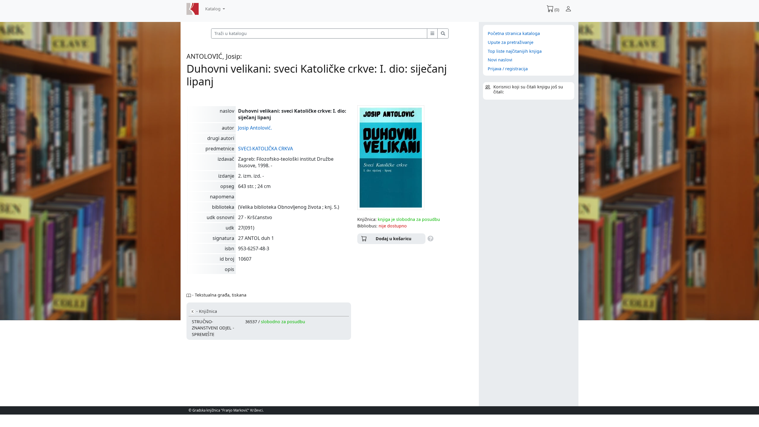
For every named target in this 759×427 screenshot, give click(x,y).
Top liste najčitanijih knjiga (515, 51)
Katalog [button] (213, 9)
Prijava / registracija (508, 68)
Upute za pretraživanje (510, 42)
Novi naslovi (500, 60)
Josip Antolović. (255, 128)
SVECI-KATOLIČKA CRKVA (265, 148)
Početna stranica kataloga (514, 33)
